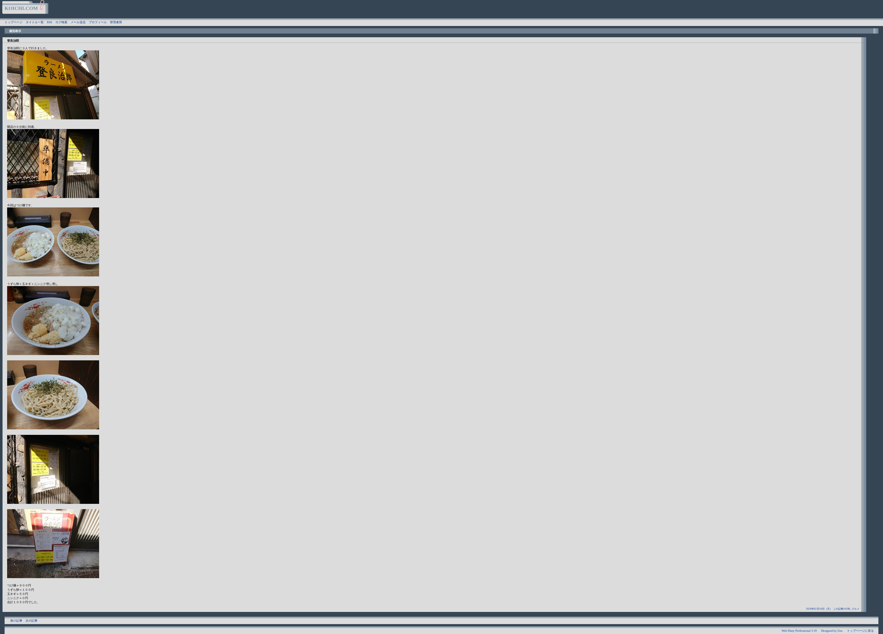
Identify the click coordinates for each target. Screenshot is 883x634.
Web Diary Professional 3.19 (799, 630)
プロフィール (98, 22)
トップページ (14, 22)
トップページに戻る (860, 630)
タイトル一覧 (35, 22)
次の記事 (31, 620)
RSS (49, 22)
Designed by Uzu (832, 630)
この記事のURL (842, 608)
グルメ (855, 608)
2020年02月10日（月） (819, 608)
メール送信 (78, 22)
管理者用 (116, 22)
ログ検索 (61, 22)
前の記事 (16, 620)
